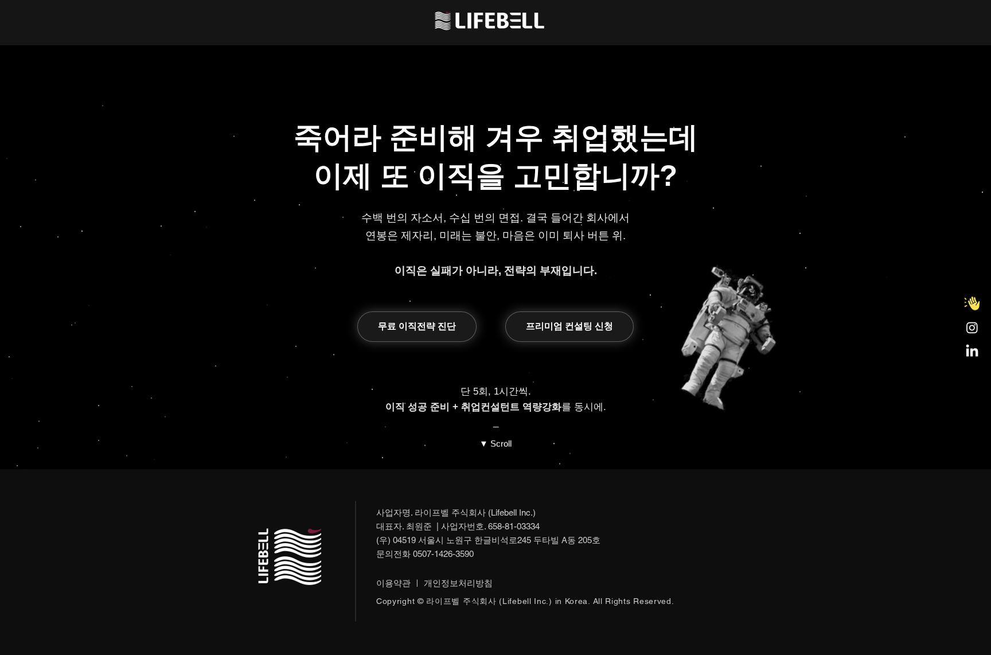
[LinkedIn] (972, 351)
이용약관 (393, 583)
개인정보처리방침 (458, 583)
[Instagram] (972, 327)
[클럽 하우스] (972, 303)
